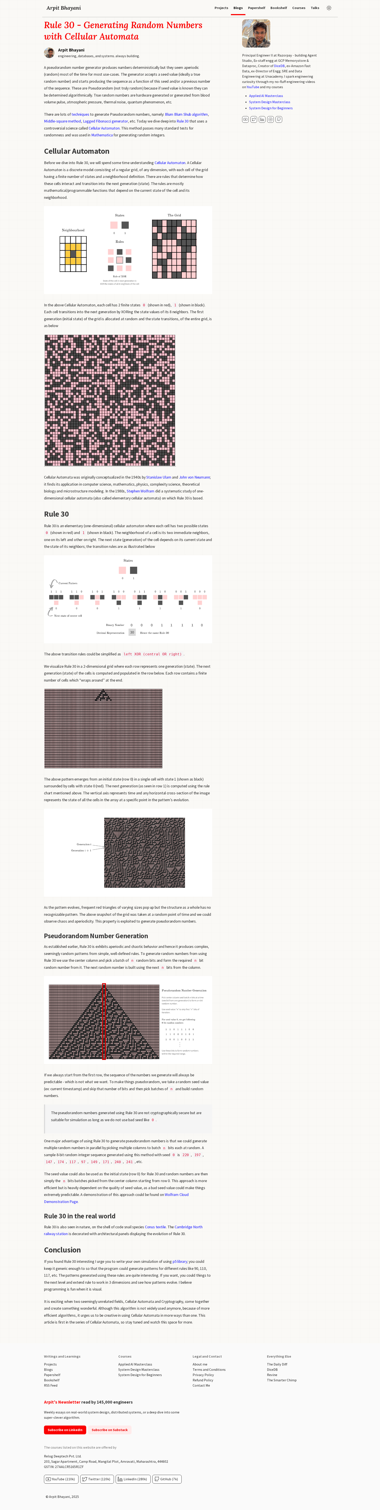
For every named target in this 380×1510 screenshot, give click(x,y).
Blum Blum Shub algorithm (186, 114)
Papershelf (52, 1375)
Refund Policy (203, 1380)
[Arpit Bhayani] (245, 119)
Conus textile (155, 1226)
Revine (272, 1375)
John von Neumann (194, 477)
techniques (80, 114)
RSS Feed (50, 1385)
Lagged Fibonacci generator (105, 121)
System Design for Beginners (271, 108)
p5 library (180, 1261)
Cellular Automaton (104, 128)
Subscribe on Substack (110, 1430)
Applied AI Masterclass (266, 95)
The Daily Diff (277, 1364)
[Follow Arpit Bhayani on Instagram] (270, 119)
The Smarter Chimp (282, 1380)
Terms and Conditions (209, 1369)
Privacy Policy (203, 1375)
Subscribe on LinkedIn (65, 1430)
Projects (50, 1364)
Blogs (48, 1369)
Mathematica (102, 134)
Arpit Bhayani (64, 7)
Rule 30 (182, 121)
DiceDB (279, 66)
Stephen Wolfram (140, 491)
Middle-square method (62, 121)
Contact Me (201, 1385)
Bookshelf (51, 1380)
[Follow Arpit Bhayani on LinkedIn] (262, 119)
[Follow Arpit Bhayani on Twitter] (253, 119)
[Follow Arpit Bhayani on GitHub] (279, 119)
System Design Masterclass (269, 102)
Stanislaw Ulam (158, 477)
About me (200, 1364)
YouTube (253, 87)
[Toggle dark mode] (329, 8)
